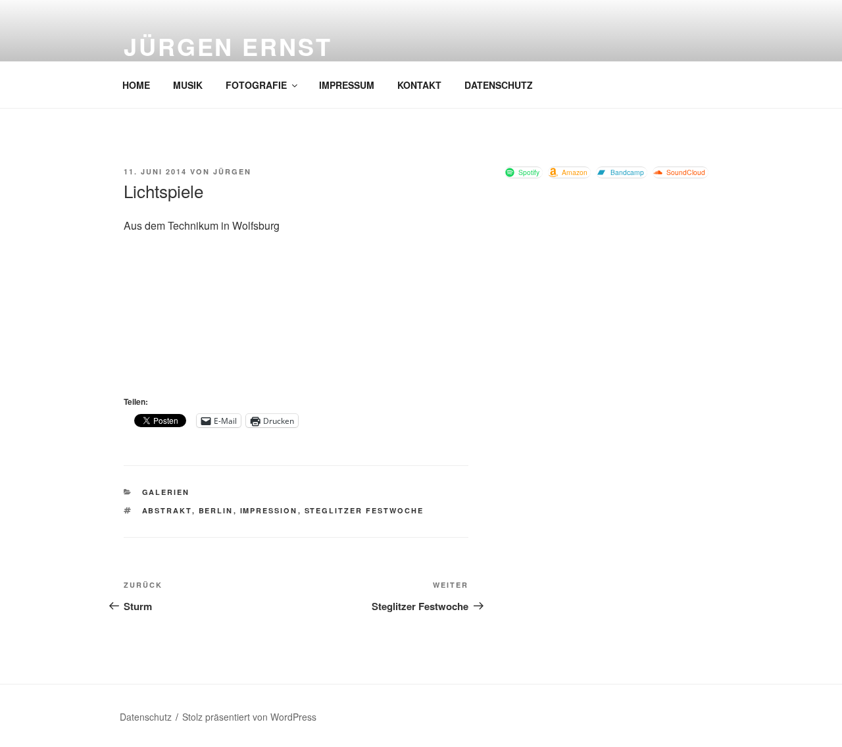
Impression (269, 510)
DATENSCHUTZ (498, 84)
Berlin (216, 510)
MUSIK (188, 84)
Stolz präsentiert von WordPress (249, 716)
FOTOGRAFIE (256, 84)
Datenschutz (146, 716)
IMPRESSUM (346, 84)
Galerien (166, 492)
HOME (136, 84)
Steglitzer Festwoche (364, 510)
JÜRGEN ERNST (228, 46)
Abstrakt (167, 510)
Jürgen (232, 171)
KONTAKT (419, 84)
